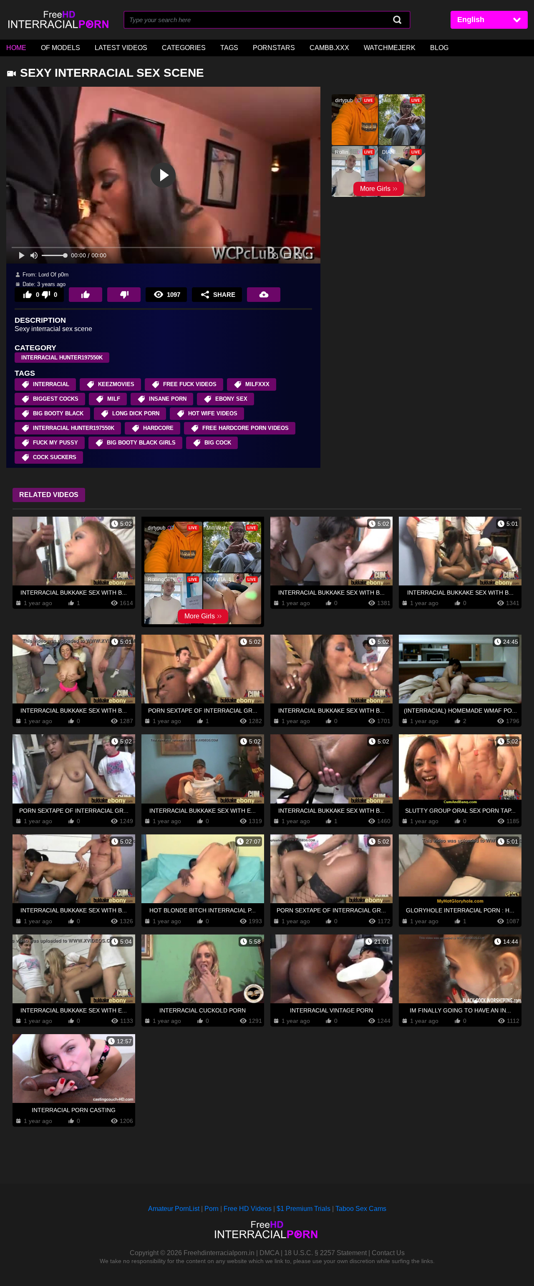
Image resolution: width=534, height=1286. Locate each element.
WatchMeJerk (390, 47)
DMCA (269, 1252)
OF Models (60, 47)
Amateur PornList (173, 1208)
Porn (211, 1208)
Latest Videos (121, 47)
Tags (229, 47)
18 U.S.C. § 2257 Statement (325, 1252)
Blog (439, 47)
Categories (184, 47)
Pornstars (274, 47)
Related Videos (48, 494)
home (16, 47)
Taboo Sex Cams (360, 1208)
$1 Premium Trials (303, 1208)
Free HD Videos (248, 1208)
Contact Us (388, 1252)
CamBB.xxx (329, 47)
